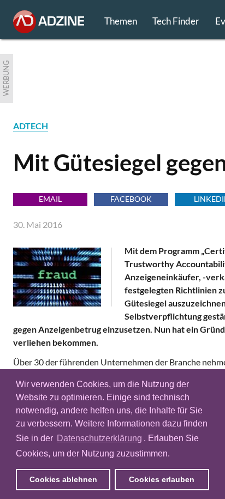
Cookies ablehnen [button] (63, 479)
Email (50, 198)
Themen (120, 21)
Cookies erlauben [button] (161, 479)
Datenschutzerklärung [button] (99, 438)
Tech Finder (175, 21)
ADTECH (30, 126)
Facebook (131, 198)
